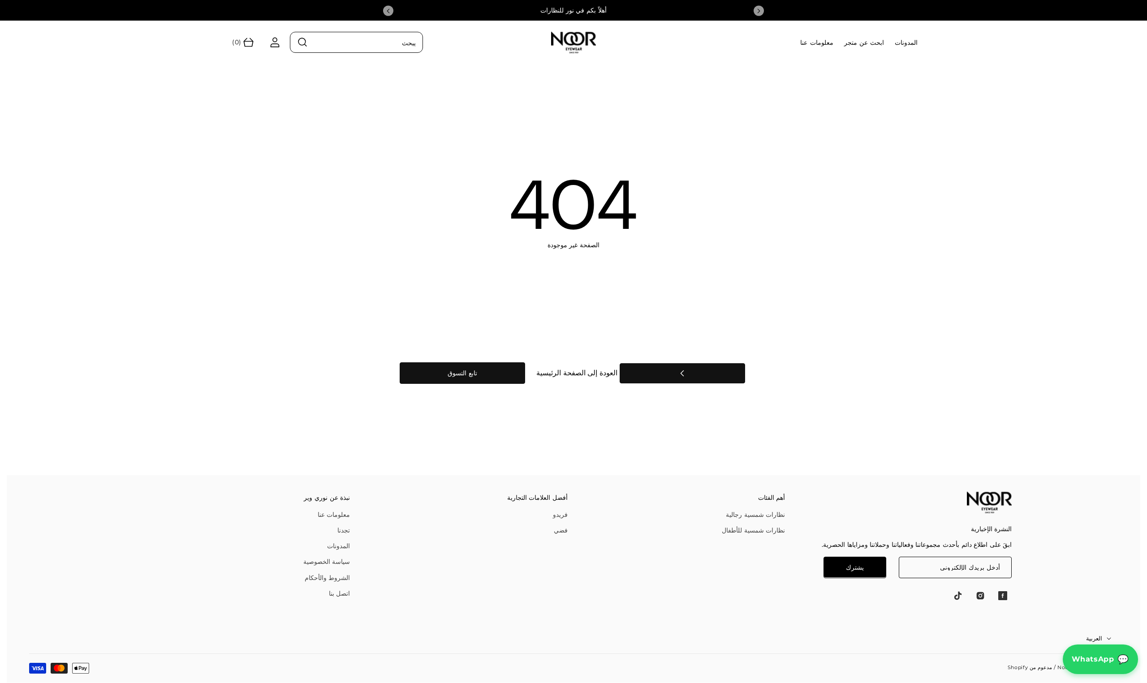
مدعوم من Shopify (1030, 667)
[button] (242, 42)
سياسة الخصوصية (326, 562)
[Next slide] (759, 11)
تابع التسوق (462, 373)
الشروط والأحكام (327, 578)
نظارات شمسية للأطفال (753, 530)
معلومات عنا (334, 515)
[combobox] (356, 42)
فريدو (560, 515)
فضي (561, 530)
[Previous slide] (388, 11)
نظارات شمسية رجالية (755, 515)
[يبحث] (303, 42)
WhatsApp (1093, 659)
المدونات (338, 546)
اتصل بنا (339, 593)
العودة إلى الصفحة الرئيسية (577, 373)
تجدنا (343, 530)
